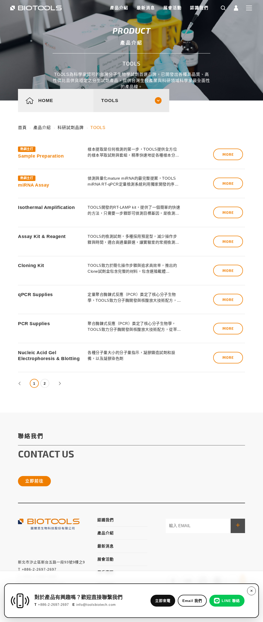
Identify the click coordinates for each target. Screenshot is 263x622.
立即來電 (163, 601)
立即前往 (34, 481)
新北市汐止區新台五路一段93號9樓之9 (51, 562)
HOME (45, 100)
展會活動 (172, 8)
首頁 (22, 127)
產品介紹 (119, 8)
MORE (228, 154)
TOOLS (98, 127)
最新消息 (146, 8)
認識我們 (199, 8)
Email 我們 (192, 601)
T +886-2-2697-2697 (37, 569)
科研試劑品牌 (71, 127)
